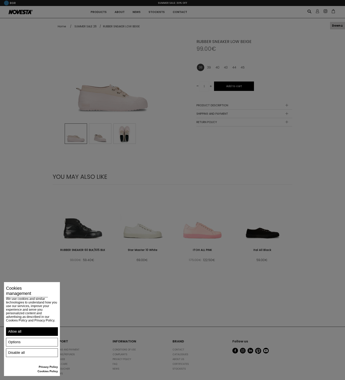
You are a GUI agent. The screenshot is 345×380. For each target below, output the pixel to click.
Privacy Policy (48, 366)
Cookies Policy (48, 371)
